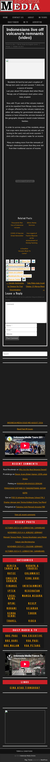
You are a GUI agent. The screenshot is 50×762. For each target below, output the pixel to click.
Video (32, 620)
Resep (32, 603)
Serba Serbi (11, 614)
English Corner (33, 44)
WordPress (44, 760)
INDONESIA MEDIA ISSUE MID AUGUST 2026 (25, 422)
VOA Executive (32, 635)
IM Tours (43, 17)
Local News (11, 597)
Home (5, 17)
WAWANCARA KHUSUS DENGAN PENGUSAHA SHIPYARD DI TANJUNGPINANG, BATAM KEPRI (25, 488)
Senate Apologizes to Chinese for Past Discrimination (15, 286)
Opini (11, 603)
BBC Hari (11, 640)
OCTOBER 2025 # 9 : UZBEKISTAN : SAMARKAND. (25, 551)
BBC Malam (11, 645)
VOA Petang (32, 645)
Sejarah (32, 608)
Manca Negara (32, 595)
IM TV (25, 22)
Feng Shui (32, 578)
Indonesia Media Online (27, 756)
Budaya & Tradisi (32, 567)
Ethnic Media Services (31, 224)
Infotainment (32, 585)
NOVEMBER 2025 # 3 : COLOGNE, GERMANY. (25, 546)
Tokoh (32, 613)
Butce (11, 573)
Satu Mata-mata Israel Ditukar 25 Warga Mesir (35, 286)
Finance (11, 585)
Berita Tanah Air (22, 44)
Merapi (8, 46)
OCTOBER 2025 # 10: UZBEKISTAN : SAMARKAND (25, 528)
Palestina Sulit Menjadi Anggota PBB (30, 507)
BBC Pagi (11, 635)
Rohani (12, 608)
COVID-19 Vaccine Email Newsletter (17, 234)
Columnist (32, 573)
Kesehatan (32, 590)
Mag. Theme (28, 760)
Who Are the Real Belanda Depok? (33, 469)
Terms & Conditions (24, 751)
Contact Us (17, 17)
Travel (12, 620)
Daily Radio (13, 22)
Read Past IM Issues (25, 429)
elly (14, 44)
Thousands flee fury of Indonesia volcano (17, 225)
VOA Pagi (32, 640)
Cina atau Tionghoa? (25, 687)
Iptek (12, 590)
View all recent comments (25, 514)
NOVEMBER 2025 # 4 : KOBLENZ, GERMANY (25, 532)
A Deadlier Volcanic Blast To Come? (24, 251)
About (31, 17)
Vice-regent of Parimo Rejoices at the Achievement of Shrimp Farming (32, 238)
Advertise (37, 22)
